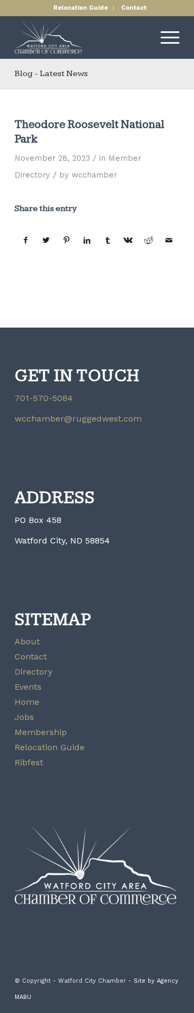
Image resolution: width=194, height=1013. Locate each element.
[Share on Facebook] (25, 241)
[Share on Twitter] (46, 241)
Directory (33, 672)
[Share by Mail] (169, 241)
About (27, 641)
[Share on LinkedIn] (87, 241)
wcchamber (94, 175)
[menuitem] (81, 8)
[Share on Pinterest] (67, 241)
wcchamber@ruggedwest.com (78, 418)
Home (27, 702)
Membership (41, 732)
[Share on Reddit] (148, 241)
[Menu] (164, 37)
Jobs (24, 717)
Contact (134, 7)
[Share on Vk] (128, 241)
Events (28, 687)
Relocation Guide (80, 7)
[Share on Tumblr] (107, 241)
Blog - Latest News (51, 74)
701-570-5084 (44, 398)
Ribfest (29, 762)
